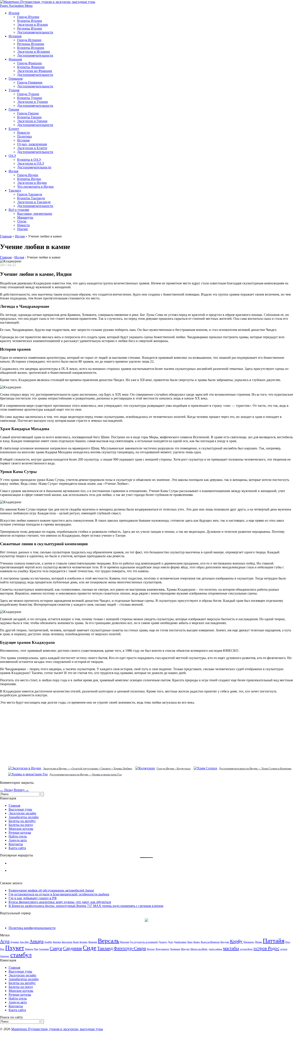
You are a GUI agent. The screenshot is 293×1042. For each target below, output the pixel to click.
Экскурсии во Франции (34, 71)
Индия (13, 171)
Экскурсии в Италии (32, 24)
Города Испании (29, 40)
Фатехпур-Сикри (130, 948)
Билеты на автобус (22, 821)
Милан (258, 942)
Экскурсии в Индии (32, 183)
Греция (14, 109)
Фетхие (151, 949)
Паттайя (273, 940)
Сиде (89, 947)
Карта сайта (17, 848)
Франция (15, 59)
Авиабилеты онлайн (24, 817)
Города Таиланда (29, 194)
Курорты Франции (31, 67)
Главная (6, 236)
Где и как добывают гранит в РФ (33, 898)
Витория (124, 942)
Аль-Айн (24, 942)
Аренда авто (18, 840)
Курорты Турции (29, 98)
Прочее (22, 229)
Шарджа (185, 949)
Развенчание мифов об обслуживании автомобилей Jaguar (51, 890)
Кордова (225, 942)
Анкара (37, 941)
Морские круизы (21, 828)
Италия (14, 13)
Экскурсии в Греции (32, 121)
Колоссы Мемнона (210, 942)
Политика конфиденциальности (32, 928)
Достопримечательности (35, 32)
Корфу (236, 941)
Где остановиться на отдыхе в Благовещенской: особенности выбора (59, 894)
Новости (23, 132)
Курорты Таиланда (31, 198)
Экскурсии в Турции (32, 102)
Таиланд (15, 190)
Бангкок (57, 942)
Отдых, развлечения (32, 144)
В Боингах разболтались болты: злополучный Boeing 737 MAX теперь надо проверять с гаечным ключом (86, 906)
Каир (190, 942)
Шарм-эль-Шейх (199, 949)
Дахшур (163, 942)
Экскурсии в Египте (32, 148)
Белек (76, 942)
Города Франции (29, 63)
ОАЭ (12, 156)
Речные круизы (20, 832)
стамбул (21, 954)
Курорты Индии (29, 179)
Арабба (48, 942)
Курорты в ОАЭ (29, 159)
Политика (24, 136)
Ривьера (29, 949)
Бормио (84, 942)
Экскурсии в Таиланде (34, 202)
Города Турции (28, 94)
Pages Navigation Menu (16, 6)
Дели (170, 942)
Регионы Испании (30, 44)
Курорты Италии (29, 21)
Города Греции (28, 113)
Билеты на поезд (21, 825)
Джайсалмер (180, 942)
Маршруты (25, 217)
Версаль (108, 940)
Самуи (56, 948)
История (23, 140)
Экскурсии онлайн (22, 813)
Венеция (92, 942)
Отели (21, 221)
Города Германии (29, 82)
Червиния (175, 949)
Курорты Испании (30, 48)
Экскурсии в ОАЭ (30, 163)
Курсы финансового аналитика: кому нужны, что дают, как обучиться (60, 902)
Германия (16, 78)
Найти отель (18, 836)
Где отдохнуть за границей (144, 942)
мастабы (231, 948)
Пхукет (14, 947)
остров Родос (266, 948)
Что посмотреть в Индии (35, 186)
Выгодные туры (20, 809)
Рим (36, 949)
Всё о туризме (19, 210)
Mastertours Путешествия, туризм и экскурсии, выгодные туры (57, 1029)
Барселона (67, 942)
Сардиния (72, 948)
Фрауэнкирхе (162, 949)
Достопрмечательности (34, 167)
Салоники (44, 949)
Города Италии (28, 17)
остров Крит (246, 949)
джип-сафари (215, 949)
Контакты (16, 844)
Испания (15, 36)
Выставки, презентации (34, 213)
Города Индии (27, 175)
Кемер (196, 942)
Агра (4, 941)
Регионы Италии (29, 28)
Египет (14, 129)
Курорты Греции (29, 117)
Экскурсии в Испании (33, 51)
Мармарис (248, 942)
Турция (14, 90)
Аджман (14, 942)
